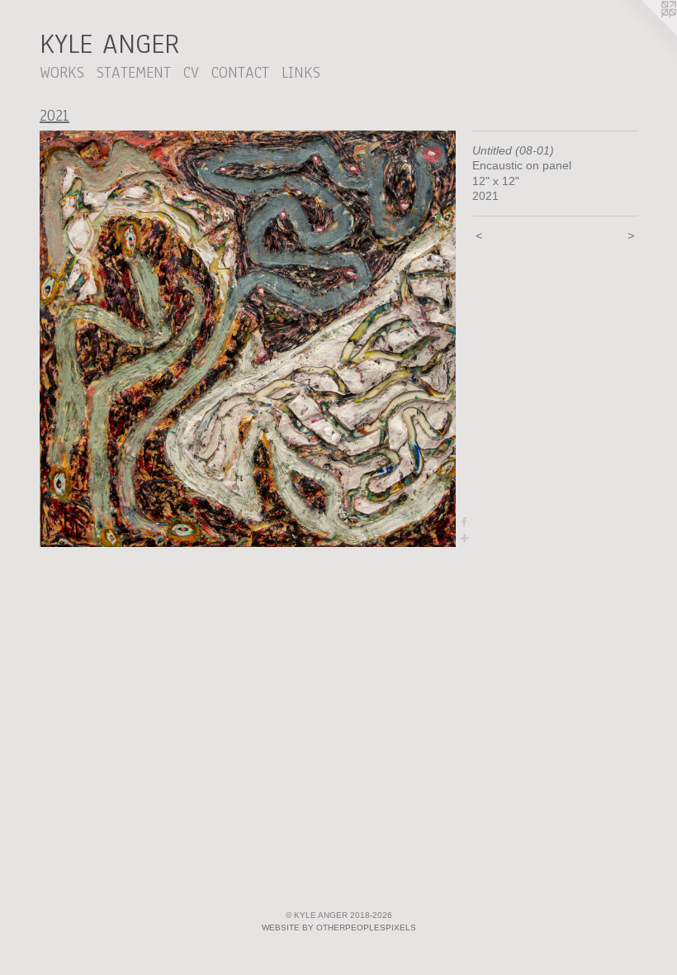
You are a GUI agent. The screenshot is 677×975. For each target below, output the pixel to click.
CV (191, 72)
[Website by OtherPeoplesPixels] (644, 33)
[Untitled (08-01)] (248, 339)
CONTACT (240, 72)
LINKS (301, 72)
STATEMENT (134, 72)
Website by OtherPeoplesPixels (339, 927)
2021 (54, 115)
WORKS (62, 72)
